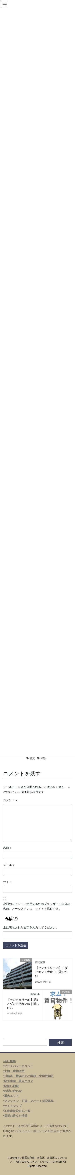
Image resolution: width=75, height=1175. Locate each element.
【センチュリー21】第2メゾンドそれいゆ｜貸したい (23, 1003)
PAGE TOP (69, 1136)
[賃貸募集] (17, 973)
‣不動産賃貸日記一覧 (16, 1111)
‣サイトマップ (12, 1106)
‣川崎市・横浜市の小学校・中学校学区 (28, 1076)
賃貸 (32, 758)
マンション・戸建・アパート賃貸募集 (29, 1101)
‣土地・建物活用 (14, 1071)
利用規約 (53, 1131)
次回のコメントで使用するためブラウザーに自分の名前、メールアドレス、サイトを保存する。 (36, 906)
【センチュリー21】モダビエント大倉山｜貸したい (51, 972)
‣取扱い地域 (11, 1086)
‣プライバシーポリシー (18, 1066)
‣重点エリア (11, 1096)
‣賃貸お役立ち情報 (15, 1115)
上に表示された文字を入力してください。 (31, 927)
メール (8, 865)
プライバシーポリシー (30, 1131)
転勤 (43, 758)
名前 (7, 848)
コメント (10, 800)
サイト (7, 882)
